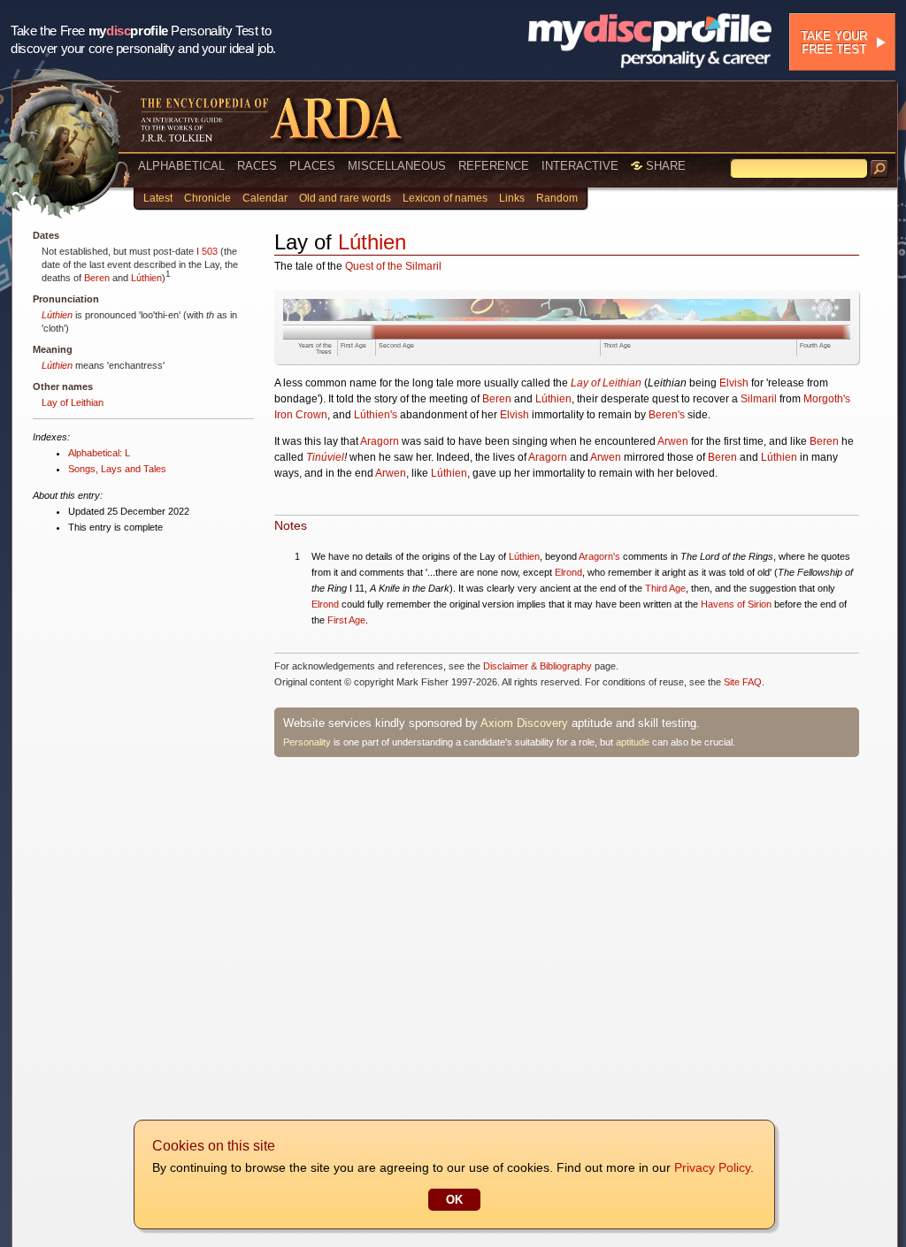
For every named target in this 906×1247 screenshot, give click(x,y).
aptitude (632, 742)
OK (454, 1199)
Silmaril (759, 399)
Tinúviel (325, 457)
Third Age (617, 345)
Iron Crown (300, 415)
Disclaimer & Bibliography (537, 666)
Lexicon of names (445, 198)
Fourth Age (815, 345)
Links (512, 198)
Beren (97, 277)
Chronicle (207, 198)
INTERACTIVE (579, 165)
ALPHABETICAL (181, 165)
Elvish (734, 383)
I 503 (207, 251)
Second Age (396, 345)
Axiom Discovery (524, 723)
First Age (353, 345)
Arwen (672, 441)
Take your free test (834, 42)
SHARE (664, 165)
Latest (158, 198)
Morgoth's (826, 399)
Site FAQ (743, 682)
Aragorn (379, 441)
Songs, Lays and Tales (117, 468)
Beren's (667, 415)
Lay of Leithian (73, 402)
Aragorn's (599, 556)
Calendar (265, 198)
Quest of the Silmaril (393, 266)
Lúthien (146, 277)
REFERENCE (493, 165)
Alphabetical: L (99, 453)
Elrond (568, 572)
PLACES (312, 165)
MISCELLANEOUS (397, 165)
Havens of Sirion (736, 604)
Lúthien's (375, 415)
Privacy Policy (712, 1167)
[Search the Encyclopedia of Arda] (879, 169)
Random (557, 198)
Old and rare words (345, 198)
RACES (257, 165)
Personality (307, 742)
